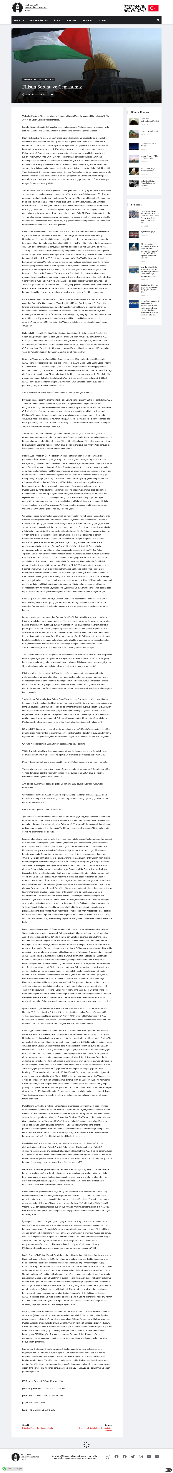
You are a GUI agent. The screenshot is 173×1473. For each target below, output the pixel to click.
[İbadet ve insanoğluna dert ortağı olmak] (134, 171)
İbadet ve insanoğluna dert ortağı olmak (149, 170)
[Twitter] (133, 1457)
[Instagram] (141, 1457)
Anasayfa (19, 20)
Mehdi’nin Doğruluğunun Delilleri (150, 120)
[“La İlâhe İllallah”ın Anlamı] (134, 146)
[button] (168, 1470)
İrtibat (102, 20)
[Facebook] (116, 1457)
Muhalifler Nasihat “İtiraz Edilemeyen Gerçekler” (148, 183)
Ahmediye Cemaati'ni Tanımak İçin (39, 79)
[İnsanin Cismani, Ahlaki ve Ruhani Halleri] (134, 159)
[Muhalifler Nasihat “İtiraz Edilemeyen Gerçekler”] (134, 183)
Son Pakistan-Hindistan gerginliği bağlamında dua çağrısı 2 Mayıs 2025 (150, 288)
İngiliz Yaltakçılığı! (148, 232)
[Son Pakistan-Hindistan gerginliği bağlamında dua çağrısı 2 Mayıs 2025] (134, 288)
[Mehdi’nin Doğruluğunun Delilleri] (134, 121)
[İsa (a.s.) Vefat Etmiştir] (134, 134)
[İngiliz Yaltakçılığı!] (134, 234)
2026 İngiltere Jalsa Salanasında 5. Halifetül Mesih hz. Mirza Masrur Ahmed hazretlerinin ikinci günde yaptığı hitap (150, 217)
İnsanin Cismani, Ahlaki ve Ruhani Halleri (150, 157)
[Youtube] (149, 1457)
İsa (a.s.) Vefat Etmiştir (150, 131)
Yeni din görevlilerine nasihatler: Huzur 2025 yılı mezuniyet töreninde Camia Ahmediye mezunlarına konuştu (150, 271)
